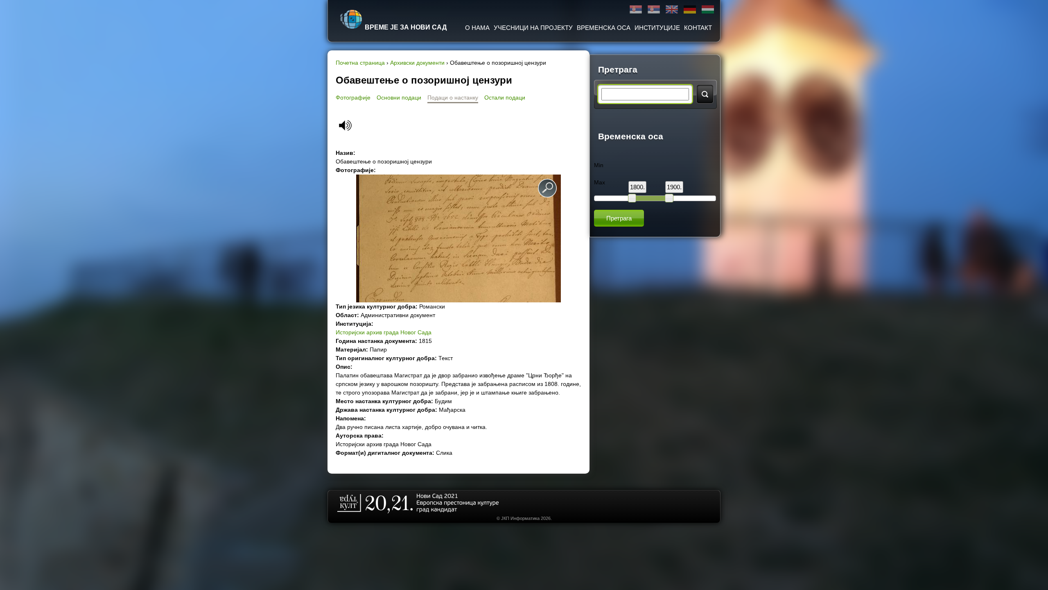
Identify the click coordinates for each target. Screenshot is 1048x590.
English (672, 9)
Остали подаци (504, 97)
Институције (657, 27)
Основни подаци (399, 97)
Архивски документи (417, 62)
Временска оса (603, 27)
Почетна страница (360, 62)
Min (598, 165)
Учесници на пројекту (533, 27)
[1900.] (669, 198)
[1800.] (632, 198)
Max (599, 182)
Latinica (654, 9)
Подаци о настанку (452, 97)
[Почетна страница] (351, 19)
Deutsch (690, 9)
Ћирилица (636, 9)
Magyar (708, 9)
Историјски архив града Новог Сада (383, 332)
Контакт (698, 27)
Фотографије (353, 97)
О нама (477, 27)
